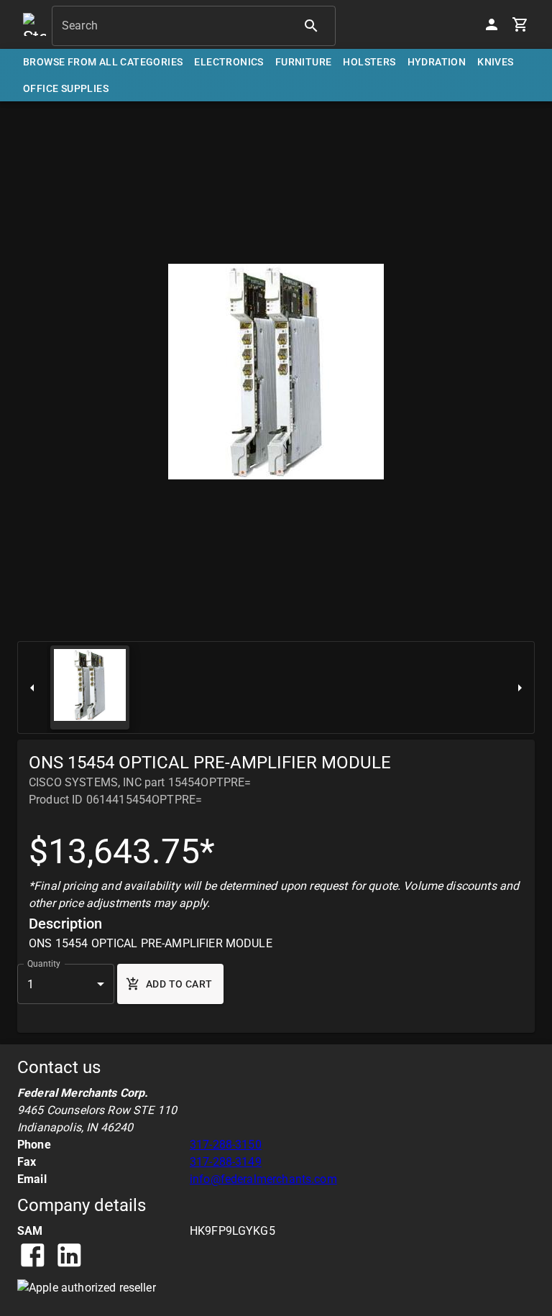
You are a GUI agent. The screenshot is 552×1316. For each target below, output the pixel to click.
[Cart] (520, 24)
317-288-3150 (226, 1144)
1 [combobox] (30, 984)
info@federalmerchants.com (263, 1179)
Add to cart (179, 984)
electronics (228, 62)
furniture (303, 62)
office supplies (66, 88)
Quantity (43, 964)
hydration (437, 62)
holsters (369, 62)
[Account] (491, 24)
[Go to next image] (519, 687)
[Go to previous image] (32, 687)
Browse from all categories (103, 62)
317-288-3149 (226, 1162)
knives (495, 62)
